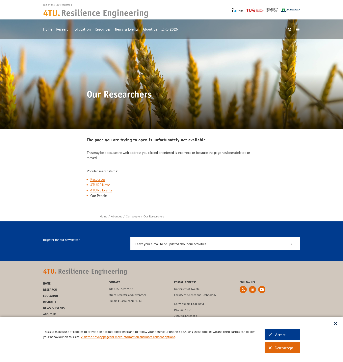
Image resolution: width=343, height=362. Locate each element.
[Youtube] (261, 289)
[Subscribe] (293, 243)
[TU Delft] (237, 10)
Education (82, 30)
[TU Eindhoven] (255, 10)
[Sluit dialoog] (335, 324)
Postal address (185, 282)
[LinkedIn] (252, 289)
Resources (103, 30)
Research (63, 30)
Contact (114, 282)
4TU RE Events (101, 190)
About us (150, 30)
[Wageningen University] (290, 10)
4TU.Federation (63, 5)
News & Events (127, 30)
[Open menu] (297, 29)
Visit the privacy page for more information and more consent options (128, 337)
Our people (133, 216)
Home (47, 30)
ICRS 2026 (169, 30)
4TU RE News (100, 185)
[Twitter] (243, 289)
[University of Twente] (272, 10)
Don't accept (284, 348)
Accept (280, 335)
